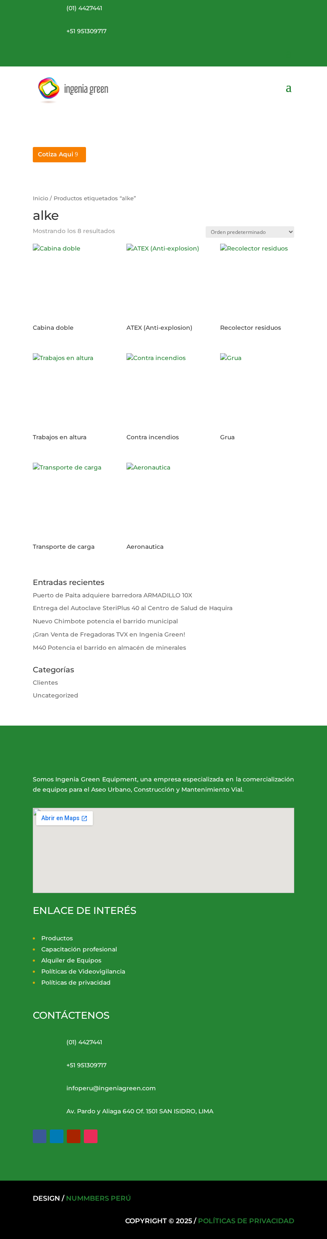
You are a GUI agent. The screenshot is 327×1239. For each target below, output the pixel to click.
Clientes (45, 682)
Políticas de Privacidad (246, 1221)
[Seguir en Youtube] (73, 1136)
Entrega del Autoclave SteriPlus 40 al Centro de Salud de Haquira (132, 608)
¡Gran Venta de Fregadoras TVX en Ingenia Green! (109, 634)
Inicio (40, 198)
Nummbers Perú (98, 1198)
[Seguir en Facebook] (39, 1136)
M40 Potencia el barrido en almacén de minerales (109, 647)
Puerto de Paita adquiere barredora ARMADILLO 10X (112, 595)
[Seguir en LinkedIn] (56, 1136)
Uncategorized (55, 695)
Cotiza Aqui (55, 154)
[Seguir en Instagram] (91, 1136)
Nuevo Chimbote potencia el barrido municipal (105, 621)
